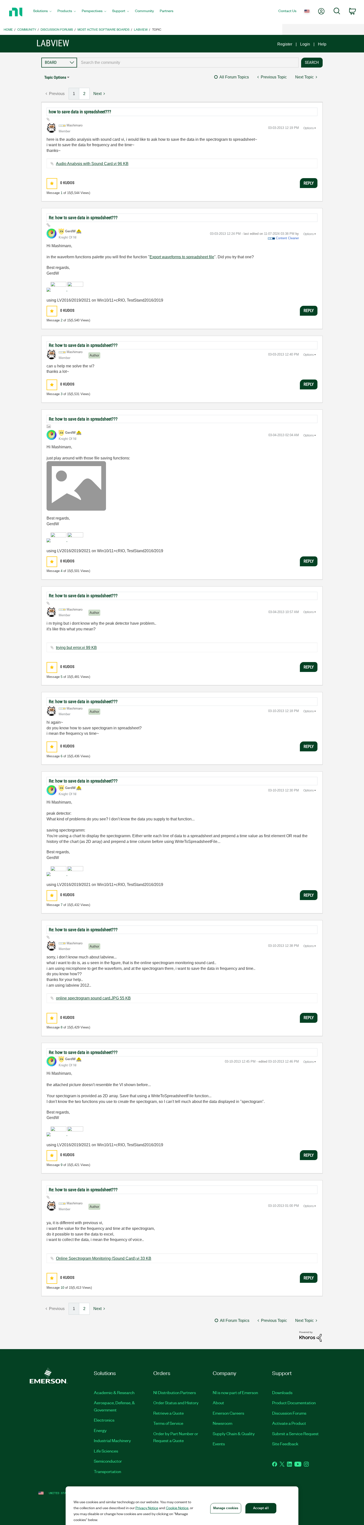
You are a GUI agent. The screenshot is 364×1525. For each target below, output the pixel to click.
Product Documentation (294, 1402)
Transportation (107, 1471)
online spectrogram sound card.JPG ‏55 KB (93, 998)
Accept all (260, 1508)
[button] (52, 183)
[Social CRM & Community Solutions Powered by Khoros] (310, 1336)
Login (305, 44)
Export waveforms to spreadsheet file (182, 257)
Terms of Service (168, 1423)
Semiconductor (108, 1461)
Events (219, 1443)
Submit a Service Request (295, 1433)
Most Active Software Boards (104, 29)
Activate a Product (289, 1423)
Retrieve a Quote (168, 1413)
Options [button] (308, 128)
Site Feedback (285, 1443)
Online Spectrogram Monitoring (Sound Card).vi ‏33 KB (103, 1258)
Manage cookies (225, 1508)
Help (322, 44)
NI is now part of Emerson (235, 1392)
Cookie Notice (177, 1507)
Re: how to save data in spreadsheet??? (83, 217)
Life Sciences (106, 1451)
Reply (309, 183)
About (218, 1402)
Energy (100, 1430)
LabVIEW (141, 29)
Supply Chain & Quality (234, 1433)
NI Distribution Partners (174, 1392)
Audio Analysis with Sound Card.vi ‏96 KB (92, 164)
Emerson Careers (228, 1413)
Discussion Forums (57, 29)
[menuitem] (42, 12)
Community (26, 29)
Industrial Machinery (112, 1440)
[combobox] (188, 63)
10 (62, 1287)
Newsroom (222, 1423)
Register (284, 44)
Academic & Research (114, 1392)
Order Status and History (176, 1402)
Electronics (104, 1420)
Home (8, 29)
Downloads (282, 1392)
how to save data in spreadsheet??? (80, 111)
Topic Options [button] (55, 77)
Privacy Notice (146, 1507)
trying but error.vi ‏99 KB (76, 647)
